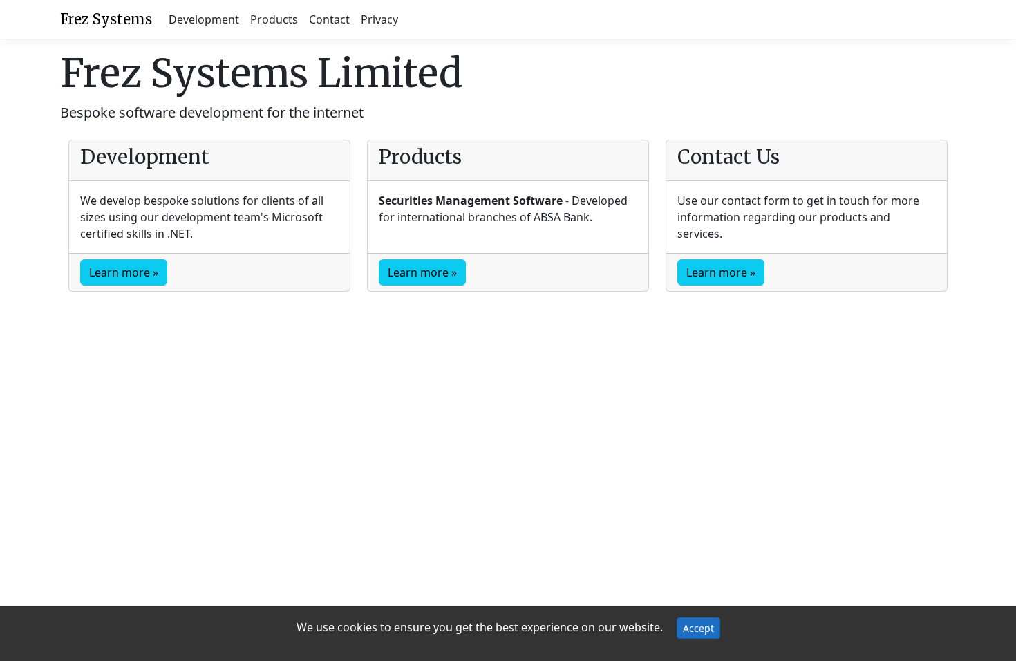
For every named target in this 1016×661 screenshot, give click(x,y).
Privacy (379, 19)
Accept (698, 628)
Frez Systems (106, 19)
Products (274, 19)
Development (204, 19)
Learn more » (123, 272)
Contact (329, 19)
